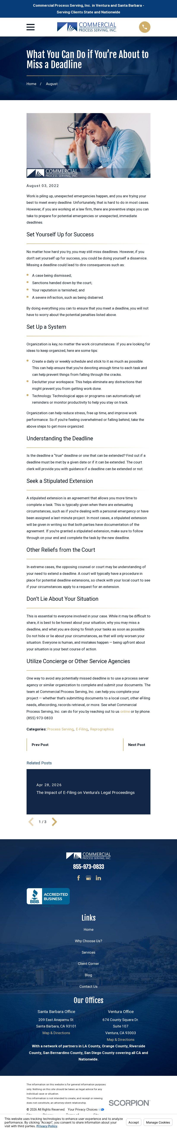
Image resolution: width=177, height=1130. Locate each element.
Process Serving (60, 729)
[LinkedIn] (98, 877)
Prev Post (40, 745)
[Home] (86, 27)
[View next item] (54, 821)
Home (88, 929)
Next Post (136, 745)
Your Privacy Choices (83, 1109)
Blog (88, 975)
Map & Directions (56, 1033)
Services (88, 952)
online (125, 711)
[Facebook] (78, 877)
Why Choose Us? (88, 941)
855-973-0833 (88, 866)
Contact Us (88, 986)
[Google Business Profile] (88, 877)
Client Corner (88, 963)
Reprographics (102, 729)
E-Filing (82, 729)
